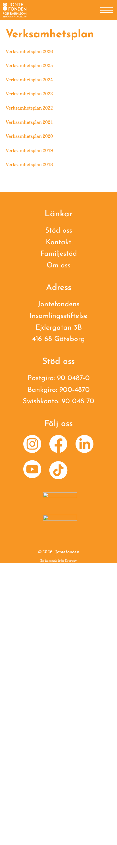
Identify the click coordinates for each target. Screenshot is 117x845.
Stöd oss (58, 230)
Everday (71, 560)
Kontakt (58, 242)
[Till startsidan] (14, 10)
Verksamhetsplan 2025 (29, 65)
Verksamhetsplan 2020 (29, 136)
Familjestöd (58, 253)
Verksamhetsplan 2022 (29, 108)
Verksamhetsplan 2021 (29, 122)
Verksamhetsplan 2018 (29, 164)
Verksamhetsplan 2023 (29, 93)
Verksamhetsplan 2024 (29, 79)
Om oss (58, 265)
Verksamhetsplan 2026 (29, 51)
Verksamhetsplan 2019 (29, 150)
